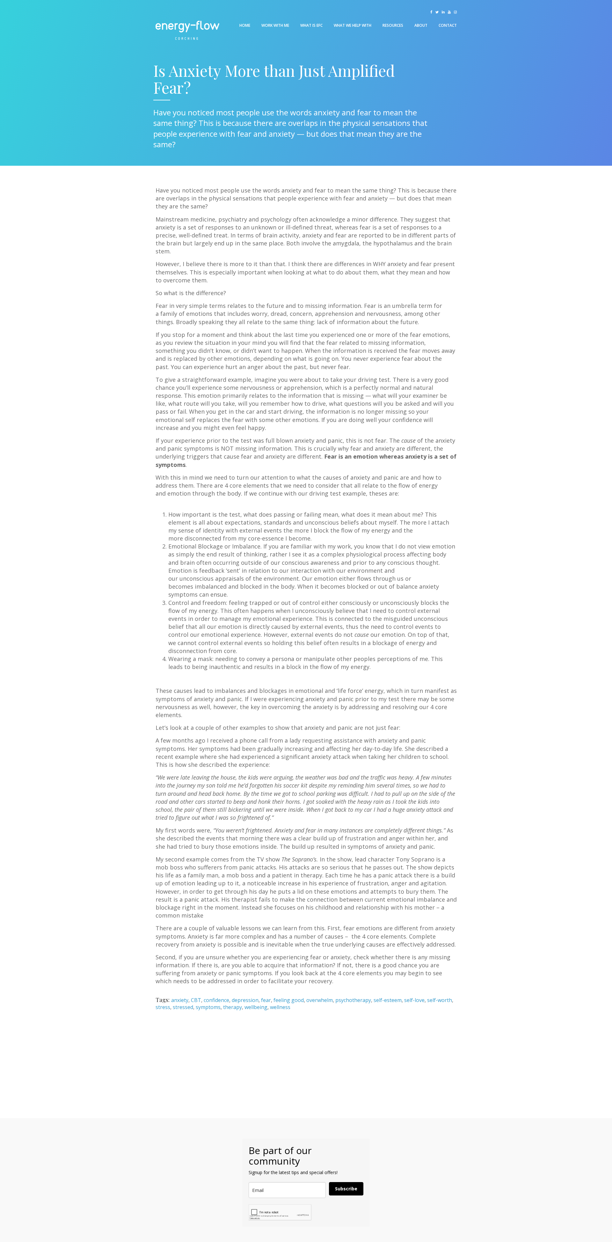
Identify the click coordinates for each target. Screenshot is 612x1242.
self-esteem (388, 1000)
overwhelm (319, 1000)
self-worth (439, 1000)
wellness (280, 1007)
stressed (183, 1007)
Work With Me (275, 25)
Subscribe (346, 1189)
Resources (392, 25)
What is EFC (311, 25)
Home (244, 25)
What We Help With (352, 25)
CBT (196, 1000)
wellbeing (255, 1007)
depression (245, 1000)
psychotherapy (353, 1000)
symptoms (208, 1007)
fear (266, 1000)
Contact (448, 25)
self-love (414, 1000)
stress (163, 1007)
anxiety (179, 1000)
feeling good (288, 1000)
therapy (232, 1007)
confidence (216, 1000)
